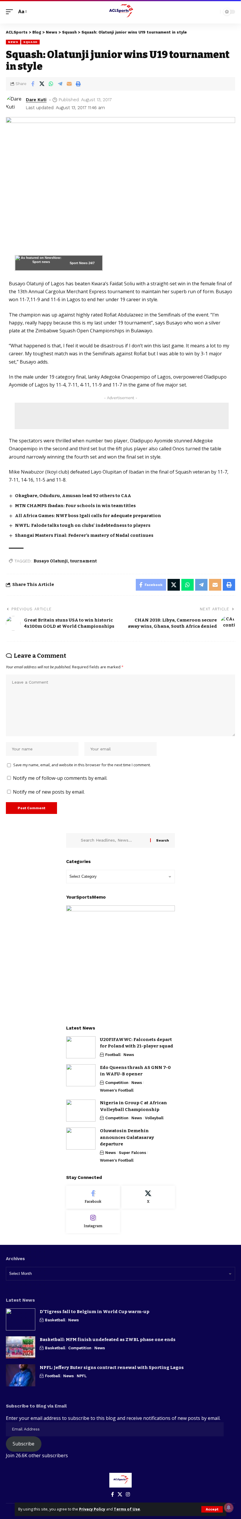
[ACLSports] (120, 12)
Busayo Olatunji (51, 561)
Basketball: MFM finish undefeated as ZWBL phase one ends (107, 1339)
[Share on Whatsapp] (51, 84)
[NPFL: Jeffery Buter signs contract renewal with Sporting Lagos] (20, 1375)
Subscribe (23, 1443)
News (13, 42)
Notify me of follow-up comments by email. (60, 778)
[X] (148, 1197)
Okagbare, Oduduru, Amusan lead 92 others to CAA (73, 495)
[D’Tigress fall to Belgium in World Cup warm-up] (20, 1319)
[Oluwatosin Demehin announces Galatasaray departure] (81, 1138)
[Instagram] (93, 1221)
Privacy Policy (92, 1509)
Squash (30, 42)
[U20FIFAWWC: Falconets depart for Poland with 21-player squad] (81, 1047)
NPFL (82, 1376)
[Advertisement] (122, 416)
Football (112, 1054)
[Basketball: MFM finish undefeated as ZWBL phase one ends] (20, 1347)
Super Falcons (132, 1152)
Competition (116, 1082)
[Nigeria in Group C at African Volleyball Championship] (81, 1111)
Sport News (79, 263)
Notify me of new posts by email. (49, 792)
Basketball (55, 1320)
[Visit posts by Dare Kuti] (15, 104)
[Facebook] (93, 1197)
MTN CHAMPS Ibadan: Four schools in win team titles (75, 505)
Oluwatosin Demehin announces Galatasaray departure (127, 1137)
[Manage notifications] (228, 1507)
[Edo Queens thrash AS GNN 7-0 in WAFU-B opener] (81, 1075)
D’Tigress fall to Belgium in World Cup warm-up (94, 1311)
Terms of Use (127, 1509)
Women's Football (116, 1090)
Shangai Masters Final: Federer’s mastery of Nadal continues (84, 535)
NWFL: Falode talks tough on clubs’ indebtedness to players (82, 525)
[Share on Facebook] (33, 84)
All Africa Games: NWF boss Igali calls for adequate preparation (88, 515)
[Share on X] (42, 84)
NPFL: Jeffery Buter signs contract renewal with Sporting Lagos (112, 1367)
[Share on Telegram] (60, 84)
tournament (83, 561)
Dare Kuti (36, 99)
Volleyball (154, 1118)
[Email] (69, 84)
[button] (212, 1509)
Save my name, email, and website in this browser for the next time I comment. (82, 764)
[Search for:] (113, 840)
